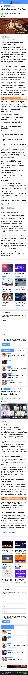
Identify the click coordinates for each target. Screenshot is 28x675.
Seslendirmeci (8, 13)
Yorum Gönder (6, 344)
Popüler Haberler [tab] (7, 350)
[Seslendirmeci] (15, 2)
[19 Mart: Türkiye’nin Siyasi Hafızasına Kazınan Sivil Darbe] (14, 368)
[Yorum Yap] (2, 39)
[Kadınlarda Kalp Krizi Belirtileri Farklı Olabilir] (14, 355)
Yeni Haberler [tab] (20, 350)
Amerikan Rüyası (10, 532)
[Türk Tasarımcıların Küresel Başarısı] (14, 362)
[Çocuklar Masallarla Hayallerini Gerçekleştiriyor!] (14, 382)
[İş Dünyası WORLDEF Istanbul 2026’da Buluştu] (20, 270)
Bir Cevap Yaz (6, 312)
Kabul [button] (25, 673)
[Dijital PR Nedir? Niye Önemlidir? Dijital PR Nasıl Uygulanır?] (7, 576)
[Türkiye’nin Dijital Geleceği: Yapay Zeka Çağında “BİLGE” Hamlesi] (20, 299)
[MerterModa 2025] (20, 285)
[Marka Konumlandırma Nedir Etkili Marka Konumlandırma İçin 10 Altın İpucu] (20, 562)
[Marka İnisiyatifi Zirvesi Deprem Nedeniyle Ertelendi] (7, 547)
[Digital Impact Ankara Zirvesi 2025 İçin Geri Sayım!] (20, 547)
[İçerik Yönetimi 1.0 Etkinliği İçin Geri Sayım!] (20, 576)
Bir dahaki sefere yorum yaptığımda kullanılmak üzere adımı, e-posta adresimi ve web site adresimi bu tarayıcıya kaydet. (15, 340)
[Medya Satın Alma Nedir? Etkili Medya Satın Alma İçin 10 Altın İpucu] (7, 562)
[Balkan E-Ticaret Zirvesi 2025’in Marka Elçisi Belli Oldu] (14, 375)
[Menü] (2, 2)
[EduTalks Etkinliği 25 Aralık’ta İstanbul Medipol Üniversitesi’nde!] (7, 270)
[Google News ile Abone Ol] (5, 36)
